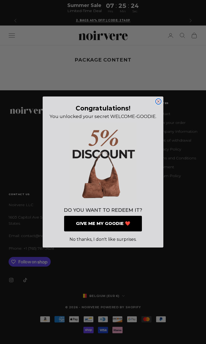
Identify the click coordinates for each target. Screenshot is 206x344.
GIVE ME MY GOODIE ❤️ (103, 223)
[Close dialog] (158, 101)
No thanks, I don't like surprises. (103, 239)
